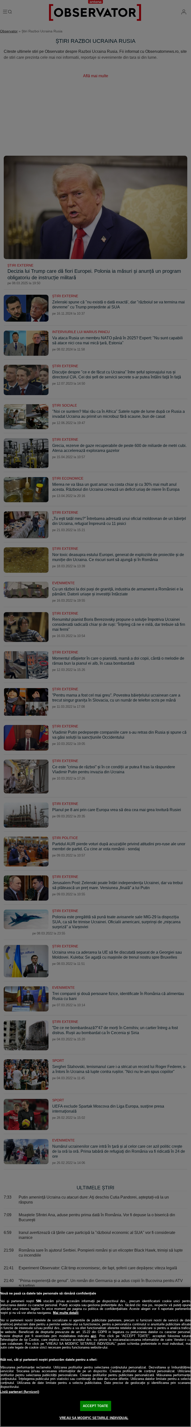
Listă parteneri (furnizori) (19, 1392)
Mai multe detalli (66, 1313)
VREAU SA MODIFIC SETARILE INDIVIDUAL (93, 1418)
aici (93, 1336)
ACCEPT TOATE (95, 1406)
